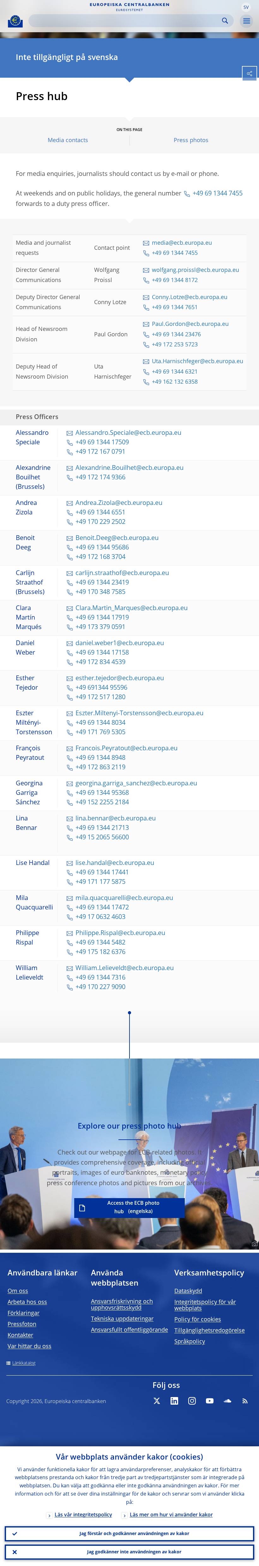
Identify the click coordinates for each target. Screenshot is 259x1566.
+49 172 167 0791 (100, 452)
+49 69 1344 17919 (102, 618)
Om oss (18, 1291)
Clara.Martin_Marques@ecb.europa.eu (131, 608)
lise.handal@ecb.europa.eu (114, 863)
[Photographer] (253, 1244)
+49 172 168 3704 (100, 557)
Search (225, 20)
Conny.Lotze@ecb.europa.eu (189, 297)
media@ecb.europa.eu (182, 243)
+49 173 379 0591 (100, 627)
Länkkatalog (23, 1363)
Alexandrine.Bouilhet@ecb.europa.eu (129, 468)
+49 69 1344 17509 (102, 443)
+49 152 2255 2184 (102, 803)
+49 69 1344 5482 (100, 943)
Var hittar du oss (29, 1346)
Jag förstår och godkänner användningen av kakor (134, 1534)
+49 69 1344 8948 (100, 758)
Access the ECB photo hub (133, 1208)
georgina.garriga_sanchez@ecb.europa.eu (136, 784)
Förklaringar (23, 1313)
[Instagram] (192, 1400)
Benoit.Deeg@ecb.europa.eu (117, 538)
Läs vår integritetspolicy (83, 1515)
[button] (246, 7)
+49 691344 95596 (101, 688)
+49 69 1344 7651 (175, 307)
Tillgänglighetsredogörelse (209, 1331)
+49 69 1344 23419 (102, 583)
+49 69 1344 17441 (102, 873)
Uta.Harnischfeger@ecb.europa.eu (197, 361)
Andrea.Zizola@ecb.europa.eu (118, 503)
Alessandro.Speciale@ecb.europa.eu (128, 433)
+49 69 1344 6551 (100, 513)
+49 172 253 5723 (175, 345)
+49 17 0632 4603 (100, 917)
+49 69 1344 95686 (102, 548)
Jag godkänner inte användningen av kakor (134, 1552)
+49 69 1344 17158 (102, 653)
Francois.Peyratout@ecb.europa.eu (126, 749)
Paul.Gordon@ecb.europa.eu (190, 324)
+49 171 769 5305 (100, 732)
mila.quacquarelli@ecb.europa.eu (124, 898)
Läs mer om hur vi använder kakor (171, 1515)
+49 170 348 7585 (100, 592)
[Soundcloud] (227, 1400)
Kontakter (20, 1335)
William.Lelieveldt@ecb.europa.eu (124, 968)
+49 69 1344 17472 (102, 908)
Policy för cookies (197, 1320)
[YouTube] (209, 1400)
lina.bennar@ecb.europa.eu (115, 819)
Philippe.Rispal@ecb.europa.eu (120, 933)
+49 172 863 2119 (100, 768)
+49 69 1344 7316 (100, 978)
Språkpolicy (189, 1342)
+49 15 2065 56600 (102, 838)
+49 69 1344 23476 (176, 335)
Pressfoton (22, 1324)
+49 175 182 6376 (100, 952)
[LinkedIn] (174, 1400)
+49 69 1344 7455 (218, 194)
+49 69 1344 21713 (102, 828)
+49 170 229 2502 (100, 522)
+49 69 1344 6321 (175, 372)
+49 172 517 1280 (100, 697)
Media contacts (68, 140)
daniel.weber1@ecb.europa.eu (119, 643)
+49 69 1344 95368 (102, 793)
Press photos (191, 140)
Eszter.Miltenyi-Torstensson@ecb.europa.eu (139, 714)
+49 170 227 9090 (100, 987)
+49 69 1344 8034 (100, 723)
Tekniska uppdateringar (122, 1319)
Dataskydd (188, 1291)
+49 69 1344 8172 (175, 280)
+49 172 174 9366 (100, 478)
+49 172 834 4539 (100, 662)
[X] (156, 1400)
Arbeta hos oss (27, 1302)
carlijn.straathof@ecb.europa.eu (122, 573)
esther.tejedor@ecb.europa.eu (119, 678)
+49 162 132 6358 (175, 382)
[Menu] (246, 21)
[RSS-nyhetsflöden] (245, 1400)
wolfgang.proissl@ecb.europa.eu (195, 270)
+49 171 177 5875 (100, 882)
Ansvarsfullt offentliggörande (129, 1330)
